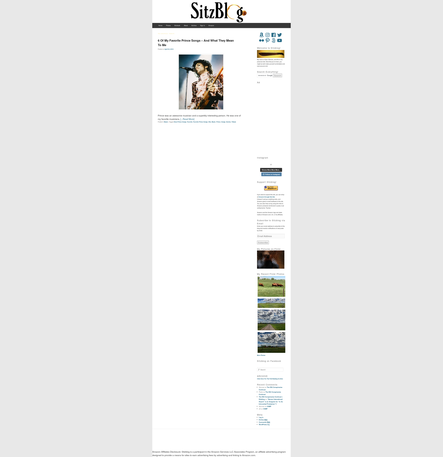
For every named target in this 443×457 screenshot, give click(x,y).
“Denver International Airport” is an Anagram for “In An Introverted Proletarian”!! (271, 401)
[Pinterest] (267, 40)
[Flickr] (261, 40)
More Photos (261, 355)
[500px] (273, 40)
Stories (228, 122)
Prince (218, 122)
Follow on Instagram (272, 174)
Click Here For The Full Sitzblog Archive (270, 379)
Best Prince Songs (180, 122)
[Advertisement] (271, 118)
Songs (223, 122)
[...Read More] (187, 118)
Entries (263, 420)
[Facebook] (273, 35)
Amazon (211, 25)
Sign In (202, 25)
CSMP (269, 406)
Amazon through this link (266, 197)
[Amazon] (261, 35)
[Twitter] (279, 35)
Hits (209, 122)
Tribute (234, 122)
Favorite (189, 122)
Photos (168, 25)
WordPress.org (264, 424)
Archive (193, 25)
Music (166, 122)
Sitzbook (177, 25)
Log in (261, 417)
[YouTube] (279, 40)
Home (160, 25)
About (186, 25)
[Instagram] (267, 35)
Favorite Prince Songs (200, 122)
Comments (264, 422)
